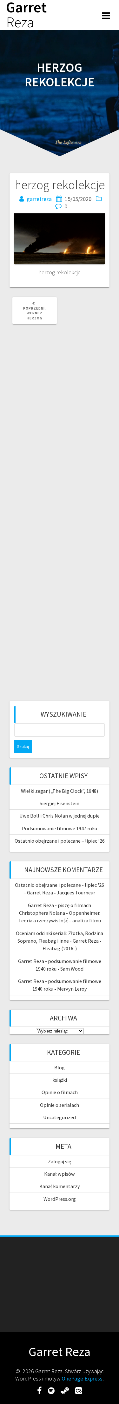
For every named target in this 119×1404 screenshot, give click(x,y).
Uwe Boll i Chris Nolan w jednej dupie (59, 815)
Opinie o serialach (59, 1105)
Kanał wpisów (59, 1174)
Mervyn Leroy (72, 989)
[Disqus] (59, 415)
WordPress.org (59, 1199)
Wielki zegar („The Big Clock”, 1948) (59, 791)
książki (59, 1080)
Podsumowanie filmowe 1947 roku (59, 828)
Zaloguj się (59, 1161)
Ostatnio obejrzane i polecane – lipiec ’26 (60, 841)
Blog (59, 1067)
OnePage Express (82, 1378)
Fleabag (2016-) (60, 948)
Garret (26, 15)
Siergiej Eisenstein (59, 803)
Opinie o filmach (60, 1092)
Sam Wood (71, 969)
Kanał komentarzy (59, 1186)
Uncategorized (59, 1117)
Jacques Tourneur (76, 892)
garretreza (39, 199)
